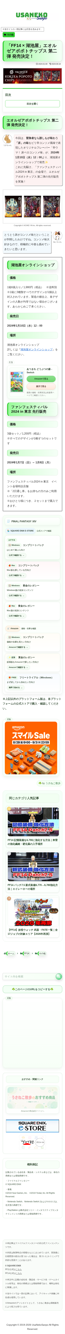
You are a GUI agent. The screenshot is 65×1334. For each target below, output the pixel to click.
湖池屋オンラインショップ (36, 349)
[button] (59, 976)
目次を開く (32, 103)
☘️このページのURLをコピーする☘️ (32, 989)
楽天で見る (41, 386)
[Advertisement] (32, 1033)
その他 (10, 34)
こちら (19, 1269)
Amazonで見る (41, 379)
